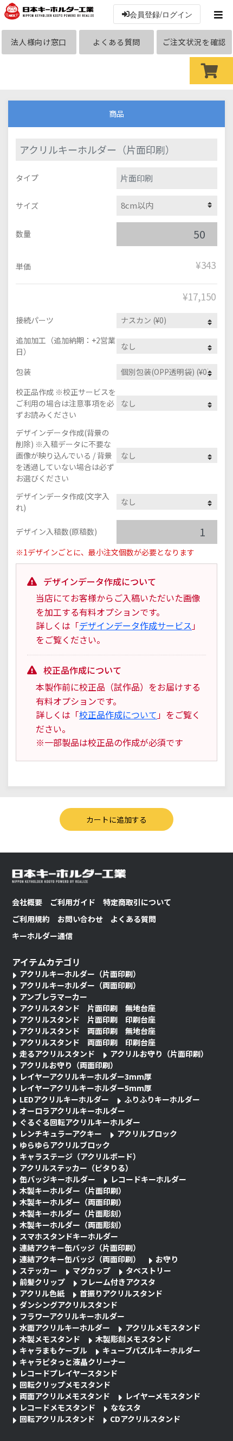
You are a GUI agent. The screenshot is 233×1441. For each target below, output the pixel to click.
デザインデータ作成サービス (135, 625)
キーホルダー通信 (42, 935)
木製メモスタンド (50, 1338)
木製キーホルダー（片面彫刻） (73, 1213)
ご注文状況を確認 (194, 41)
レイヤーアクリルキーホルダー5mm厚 (86, 1087)
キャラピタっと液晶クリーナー (73, 1361)
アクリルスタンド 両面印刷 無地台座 (88, 1030)
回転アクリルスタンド (57, 1418)
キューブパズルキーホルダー (151, 1350)
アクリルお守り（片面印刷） (159, 1053)
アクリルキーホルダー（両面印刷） (80, 985)
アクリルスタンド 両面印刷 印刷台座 (88, 1042)
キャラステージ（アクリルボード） (80, 1156)
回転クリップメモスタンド (65, 1384)
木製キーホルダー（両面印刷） (73, 1201)
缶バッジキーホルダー (57, 1179)
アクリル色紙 (42, 1293)
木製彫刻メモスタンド (133, 1338)
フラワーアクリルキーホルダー (72, 1316)
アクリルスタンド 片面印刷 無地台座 (88, 1008)
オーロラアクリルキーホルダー (72, 1110)
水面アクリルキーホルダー (65, 1327)
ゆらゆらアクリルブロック (65, 1144)
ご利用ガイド (72, 902)
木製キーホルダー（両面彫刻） (73, 1224)
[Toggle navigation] (219, 14)
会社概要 (27, 902)
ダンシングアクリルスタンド (69, 1304)
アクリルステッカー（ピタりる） (76, 1167)
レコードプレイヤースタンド (69, 1373)
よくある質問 (116, 41)
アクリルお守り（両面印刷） (69, 1065)
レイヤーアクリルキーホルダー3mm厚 (86, 1076)
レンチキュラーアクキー (61, 1133)
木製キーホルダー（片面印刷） (73, 1190)
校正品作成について (118, 714)
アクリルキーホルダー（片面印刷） (80, 973)
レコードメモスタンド (57, 1407)
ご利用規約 (31, 918)
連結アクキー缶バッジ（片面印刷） (80, 1247)
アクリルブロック (147, 1133)
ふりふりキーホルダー (162, 1099)
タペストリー (148, 1270)
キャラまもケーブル (53, 1350)
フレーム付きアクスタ (118, 1281)
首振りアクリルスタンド (121, 1293)
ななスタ (126, 1407)
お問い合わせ (80, 918)
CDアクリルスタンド (145, 1418)
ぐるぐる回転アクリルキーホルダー (80, 1122)
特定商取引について (137, 902)
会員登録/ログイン (161, 14)
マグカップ (92, 1270)
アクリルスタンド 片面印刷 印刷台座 (88, 1019)
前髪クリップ (42, 1281)
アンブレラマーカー (53, 996)
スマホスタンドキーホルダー (69, 1236)
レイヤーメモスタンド (162, 1395)
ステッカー (38, 1270)
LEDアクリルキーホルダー (64, 1099)
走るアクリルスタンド (57, 1053)
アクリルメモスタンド (162, 1327)
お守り (167, 1259)
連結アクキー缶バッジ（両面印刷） (80, 1259)
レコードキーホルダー (148, 1179)
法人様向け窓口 (39, 41)
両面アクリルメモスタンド (65, 1395)
